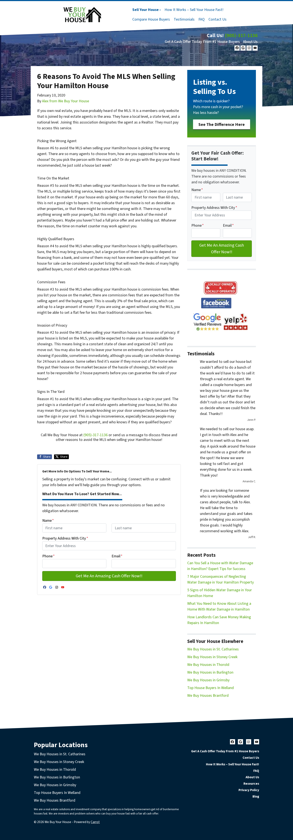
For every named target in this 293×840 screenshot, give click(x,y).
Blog (255, 796)
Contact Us (217, 19)
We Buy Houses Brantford (208, 695)
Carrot (95, 822)
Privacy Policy (249, 790)
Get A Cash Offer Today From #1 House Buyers (202, 41)
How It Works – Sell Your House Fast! (194, 9)
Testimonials (184, 19)
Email (117, 556)
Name (48, 520)
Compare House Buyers (151, 19)
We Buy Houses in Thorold (208, 664)
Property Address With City (65, 538)
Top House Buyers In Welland (210, 688)
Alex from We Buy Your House (65, 101)
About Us (250, 41)
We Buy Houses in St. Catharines (213, 649)
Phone (48, 556)
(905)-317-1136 (241, 35)
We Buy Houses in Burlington (210, 672)
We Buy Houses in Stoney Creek (212, 657)
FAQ (201, 19)
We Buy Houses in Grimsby (208, 680)
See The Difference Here (221, 124)
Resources (251, 783)
